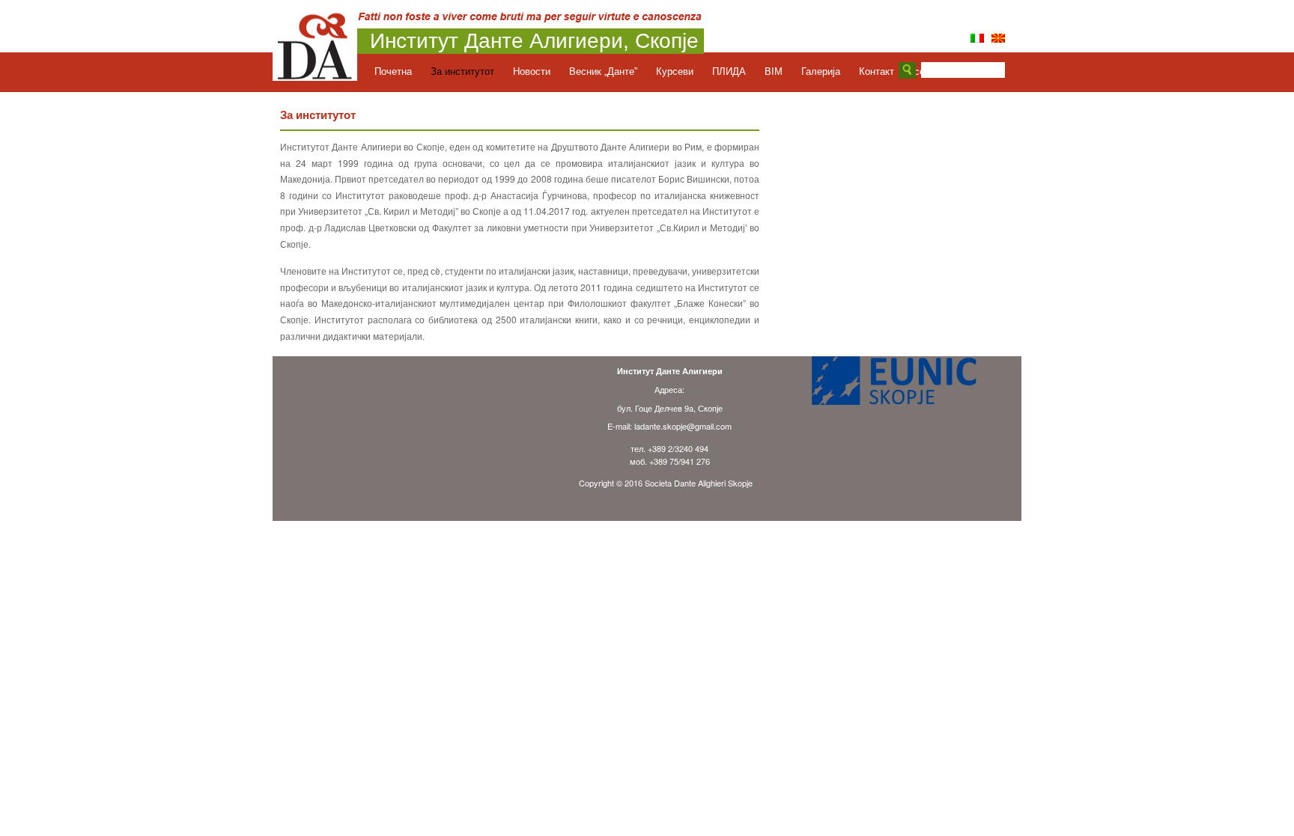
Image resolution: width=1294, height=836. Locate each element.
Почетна (393, 71)
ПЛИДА (729, 71)
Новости (531, 71)
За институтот (462, 71)
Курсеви (674, 71)
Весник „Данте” (603, 71)
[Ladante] (315, 76)
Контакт (876, 71)
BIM (774, 71)
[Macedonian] (998, 38)
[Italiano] (977, 38)
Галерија (820, 71)
